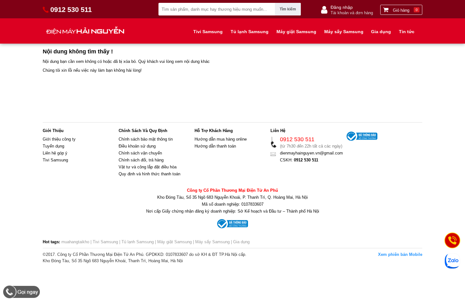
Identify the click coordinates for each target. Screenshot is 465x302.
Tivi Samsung (208, 31)
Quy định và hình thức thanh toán (149, 174)
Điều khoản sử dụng (137, 146)
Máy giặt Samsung (296, 31)
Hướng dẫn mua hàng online (221, 139)
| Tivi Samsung (104, 241)
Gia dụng (381, 31)
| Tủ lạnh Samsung (136, 241)
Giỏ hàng (405, 10)
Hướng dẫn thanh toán (215, 146)
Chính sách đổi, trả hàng (141, 160)
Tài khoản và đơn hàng (352, 12)
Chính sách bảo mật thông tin (146, 139)
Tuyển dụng (53, 146)
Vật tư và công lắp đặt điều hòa (148, 167)
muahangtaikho (75, 241)
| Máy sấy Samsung (211, 241)
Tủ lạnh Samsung (250, 31)
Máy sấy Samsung (343, 31)
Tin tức (406, 31)
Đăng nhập (342, 7)
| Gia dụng (240, 241)
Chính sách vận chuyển (140, 153)
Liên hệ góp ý (55, 153)
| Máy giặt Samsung (173, 241)
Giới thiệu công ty (59, 139)
